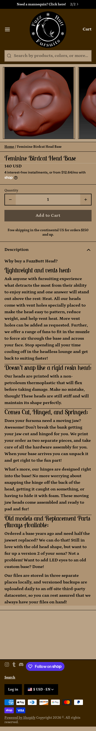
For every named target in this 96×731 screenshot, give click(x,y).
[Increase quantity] (85, 199)
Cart (87, 29)
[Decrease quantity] (10, 199)
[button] (48, 215)
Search (9, 677)
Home (9, 147)
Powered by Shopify (19, 718)
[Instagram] (6, 666)
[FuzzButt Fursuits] (48, 29)
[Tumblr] (14, 666)
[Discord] (21, 666)
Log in (13, 689)
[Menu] (9, 29)
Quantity (11, 190)
